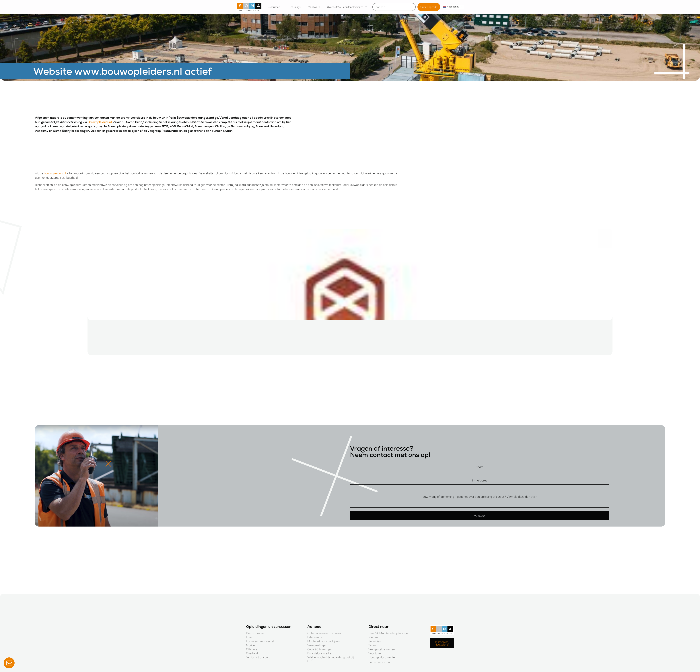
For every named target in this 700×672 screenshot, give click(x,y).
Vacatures (375, 653)
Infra (249, 637)
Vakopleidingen (317, 645)
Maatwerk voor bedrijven (323, 641)
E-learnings (294, 7)
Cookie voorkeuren (380, 662)
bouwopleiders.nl (55, 173)
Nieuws (373, 637)
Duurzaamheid (255, 633)
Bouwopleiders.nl (100, 122)
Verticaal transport (258, 657)
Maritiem (251, 645)
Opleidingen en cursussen (324, 633)
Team (372, 645)
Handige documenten (382, 657)
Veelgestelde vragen (381, 649)
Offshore (251, 649)
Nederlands (452, 6)
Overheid (252, 653)
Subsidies (374, 641)
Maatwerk (314, 7)
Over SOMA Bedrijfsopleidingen (345, 7)
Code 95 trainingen (319, 649)
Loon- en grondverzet (260, 641)
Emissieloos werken (320, 653)
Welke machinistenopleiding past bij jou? (330, 658)
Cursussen (274, 7)
